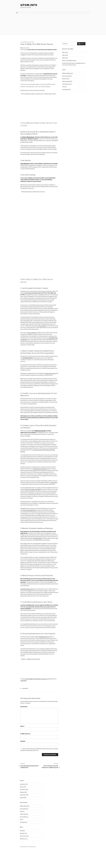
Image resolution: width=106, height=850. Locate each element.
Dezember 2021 (24, 784)
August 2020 (23, 797)
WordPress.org (23, 838)
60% (21, 550)
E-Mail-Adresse (25, 733)
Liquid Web (23, 680)
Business (25, 688)
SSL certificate (32, 332)
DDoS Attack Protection (40, 468)
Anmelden (22, 830)
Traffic (63, 86)
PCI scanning (42, 325)
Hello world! (65, 52)
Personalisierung (66, 84)
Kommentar (23, 706)
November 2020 (24, 789)
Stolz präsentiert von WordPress (28, 846)
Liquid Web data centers (27, 589)
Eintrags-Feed (23, 833)
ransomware (53, 482)
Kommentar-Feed (24, 836)
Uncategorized (65, 89)
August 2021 (23, 786)
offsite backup (38, 538)
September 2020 (24, 795)
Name (22, 726)
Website (22, 741)
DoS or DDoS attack (28, 137)
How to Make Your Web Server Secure (36, 679)
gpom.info (28, 5)
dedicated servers (44, 636)
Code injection (24, 163)
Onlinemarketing (66, 81)
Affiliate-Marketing (66, 73)
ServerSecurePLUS (28, 510)
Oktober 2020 (23, 792)
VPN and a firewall (40, 431)
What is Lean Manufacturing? (69, 60)
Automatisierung (66, 76)
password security (50, 373)
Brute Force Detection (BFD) (33, 489)
